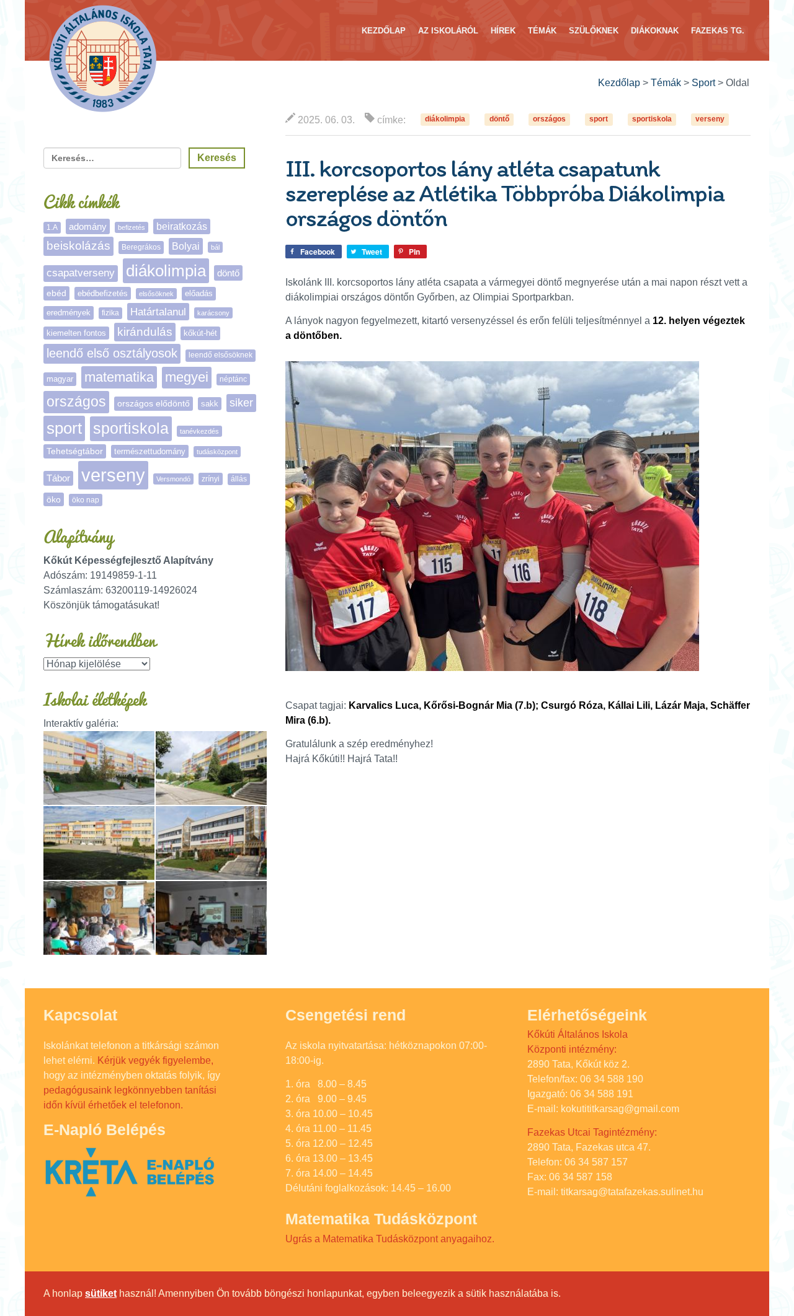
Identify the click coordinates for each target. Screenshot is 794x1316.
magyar (60, 379)
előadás (199, 293)
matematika (119, 377)
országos (549, 119)
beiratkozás (181, 226)
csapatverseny (81, 273)
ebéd (56, 293)
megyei (186, 377)
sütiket (101, 1293)
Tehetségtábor (75, 451)
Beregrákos (141, 247)
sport (598, 119)
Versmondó (173, 479)
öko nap (85, 500)
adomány (88, 226)
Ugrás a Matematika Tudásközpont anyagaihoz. (389, 1239)
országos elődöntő (153, 403)
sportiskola (652, 119)
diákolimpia (445, 119)
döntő (499, 119)
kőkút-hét (200, 333)
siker (241, 403)
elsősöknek (156, 293)
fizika (110, 313)
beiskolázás (78, 245)
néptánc (233, 379)
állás (239, 479)
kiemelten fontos (76, 333)
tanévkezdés (199, 431)
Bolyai (186, 246)
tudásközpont (217, 451)
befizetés (131, 227)
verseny (710, 119)
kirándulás (144, 331)
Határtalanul (158, 311)
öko (54, 499)
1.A (52, 227)
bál (215, 247)
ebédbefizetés (103, 293)
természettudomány (149, 451)
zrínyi (211, 479)
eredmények (69, 312)
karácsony (213, 313)
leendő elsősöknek (220, 355)
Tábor (58, 478)
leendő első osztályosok (112, 353)
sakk (209, 403)
